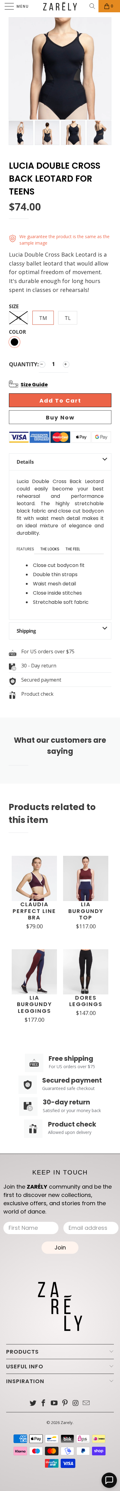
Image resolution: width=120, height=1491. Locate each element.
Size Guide (34, 384)
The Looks (49, 549)
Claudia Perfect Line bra (34, 911)
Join (60, 1247)
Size (14, 307)
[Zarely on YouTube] (54, 1403)
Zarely (67, 1422)
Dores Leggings (85, 1001)
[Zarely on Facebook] (43, 1403)
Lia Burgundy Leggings (34, 1004)
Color (17, 332)
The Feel (73, 549)
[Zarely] (60, 6)
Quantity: (24, 364)
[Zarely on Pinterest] (65, 1403)
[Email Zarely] (86, 1403)
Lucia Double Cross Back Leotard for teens (54, 179)
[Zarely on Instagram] (75, 1403)
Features (25, 549)
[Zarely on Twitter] (33, 1403)
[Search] (93, 6)
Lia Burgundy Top (85, 911)
